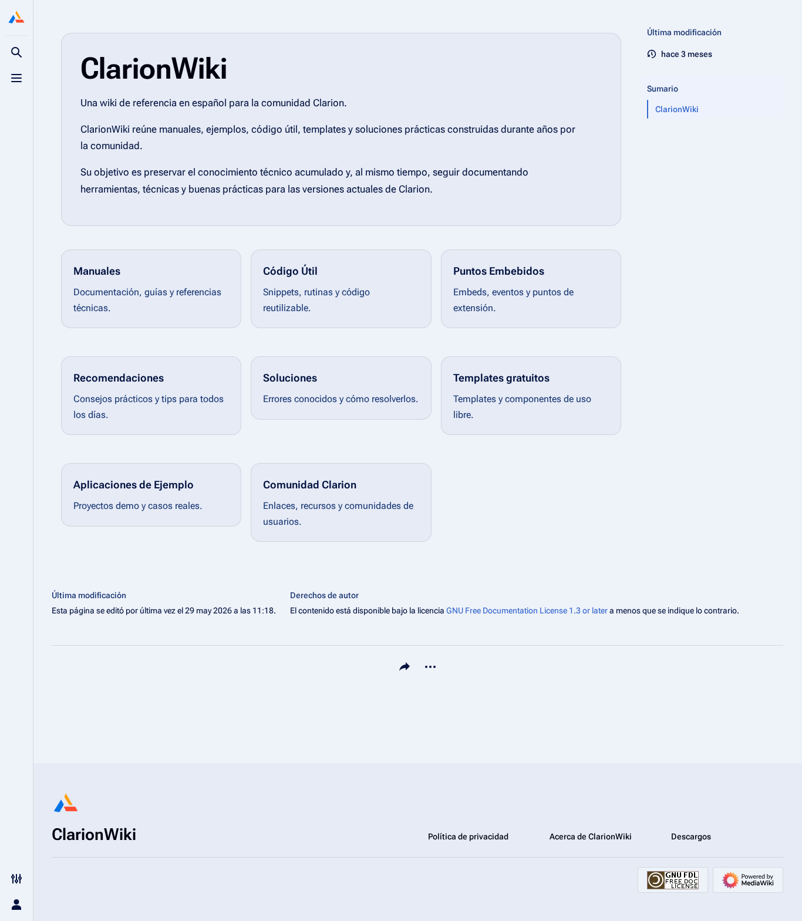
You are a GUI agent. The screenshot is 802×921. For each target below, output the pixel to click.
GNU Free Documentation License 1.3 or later (527, 610)
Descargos (691, 836)
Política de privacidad (468, 836)
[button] (712, 76)
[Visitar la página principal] (16, 19)
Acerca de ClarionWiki (591, 836)
